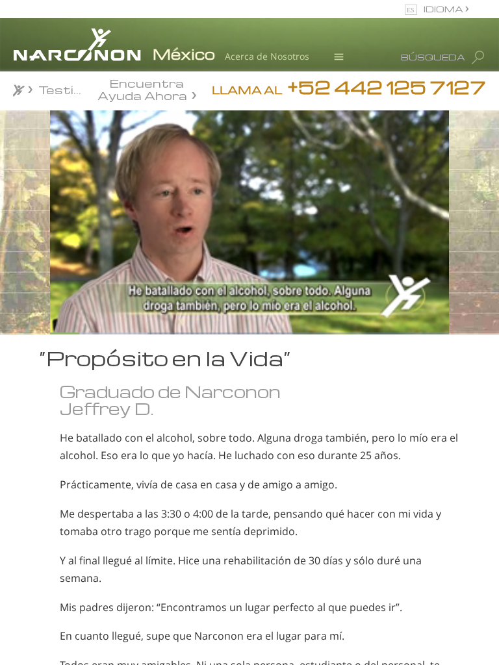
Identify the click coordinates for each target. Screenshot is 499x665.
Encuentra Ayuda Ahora (142, 88)
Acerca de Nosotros (267, 56)
